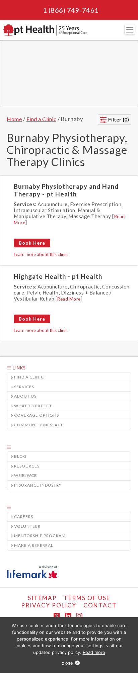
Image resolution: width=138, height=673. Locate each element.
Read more (94, 652)
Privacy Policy (48, 605)
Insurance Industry (38, 485)
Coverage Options (36, 415)
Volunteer (27, 526)
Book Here (32, 243)
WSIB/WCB (25, 475)
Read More (69, 299)
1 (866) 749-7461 (71, 10)
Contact (100, 605)
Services (24, 386)
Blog (20, 456)
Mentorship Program (40, 535)
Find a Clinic (29, 377)
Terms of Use (87, 597)
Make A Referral (33, 545)
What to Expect (33, 405)
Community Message (39, 424)
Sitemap (42, 597)
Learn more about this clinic (41, 254)
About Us (25, 396)
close (67, 663)
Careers (23, 516)
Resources (27, 466)
